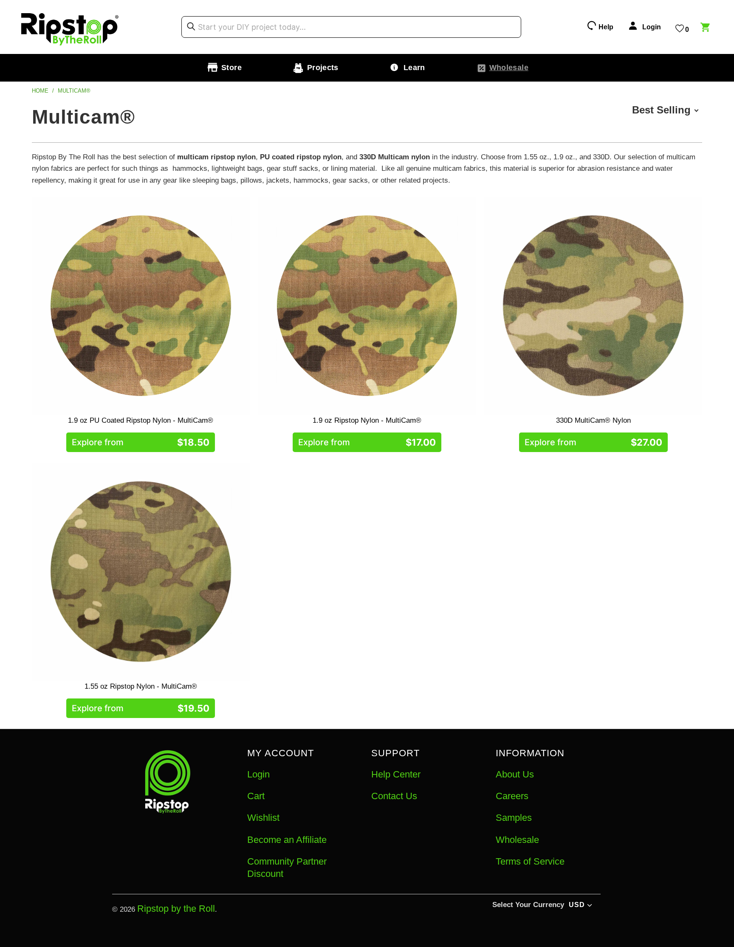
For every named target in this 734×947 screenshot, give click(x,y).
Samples (514, 817)
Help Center (396, 774)
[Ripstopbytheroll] (70, 26)
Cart (256, 796)
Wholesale (517, 839)
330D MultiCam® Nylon (593, 306)
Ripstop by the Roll (176, 908)
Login (258, 774)
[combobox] (351, 27)
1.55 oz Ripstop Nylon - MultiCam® (141, 572)
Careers (512, 796)
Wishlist (263, 817)
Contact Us (394, 796)
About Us (515, 774)
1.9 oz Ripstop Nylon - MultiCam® (367, 306)
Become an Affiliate (287, 839)
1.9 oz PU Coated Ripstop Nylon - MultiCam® (141, 306)
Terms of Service (530, 861)
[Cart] (706, 28)
